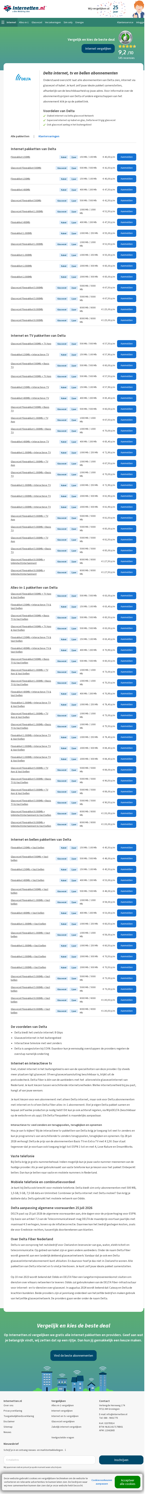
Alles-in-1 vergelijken (62, 1405)
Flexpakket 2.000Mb (21, 265)
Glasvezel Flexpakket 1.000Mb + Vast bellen (30, 902)
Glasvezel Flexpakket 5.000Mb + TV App (29, 517)
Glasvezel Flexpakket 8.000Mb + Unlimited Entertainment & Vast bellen (31, 813)
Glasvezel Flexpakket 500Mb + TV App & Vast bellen (31, 595)
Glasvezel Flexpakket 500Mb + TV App (31, 343)
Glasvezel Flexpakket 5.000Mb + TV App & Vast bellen (29, 769)
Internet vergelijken (98, 48)
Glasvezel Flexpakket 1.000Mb (27, 211)
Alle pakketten (20, 136)
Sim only (68, 22)
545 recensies (126, 58)
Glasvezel (37, 22)
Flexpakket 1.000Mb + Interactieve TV (31, 452)
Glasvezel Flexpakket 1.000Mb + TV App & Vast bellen (29, 671)
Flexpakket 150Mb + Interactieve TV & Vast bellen (31, 606)
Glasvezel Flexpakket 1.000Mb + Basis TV (31, 430)
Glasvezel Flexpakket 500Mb (26, 168)
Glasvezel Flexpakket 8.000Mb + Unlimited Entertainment (28, 561)
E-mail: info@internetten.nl (113, 1414)
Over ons (8, 1405)
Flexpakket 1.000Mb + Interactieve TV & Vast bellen (31, 704)
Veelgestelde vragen (62, 1437)
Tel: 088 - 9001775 (108, 1418)
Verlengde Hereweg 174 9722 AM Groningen (112, 1407)
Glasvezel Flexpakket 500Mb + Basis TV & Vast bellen (30, 617)
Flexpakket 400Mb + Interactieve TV (30, 398)
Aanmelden (127, 157)
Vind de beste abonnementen (73, 1355)
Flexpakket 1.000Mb (21, 233)
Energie (79, 22)
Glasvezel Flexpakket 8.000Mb (27, 309)
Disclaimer (9, 1421)
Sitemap (8, 1427)
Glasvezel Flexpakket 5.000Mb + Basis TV (31, 528)
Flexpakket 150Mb (20, 157)
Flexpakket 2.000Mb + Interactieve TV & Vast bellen (31, 748)
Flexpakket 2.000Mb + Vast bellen (28, 956)
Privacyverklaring (13, 1410)
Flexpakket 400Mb (20, 189)
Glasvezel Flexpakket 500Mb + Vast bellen (29, 858)
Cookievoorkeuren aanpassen (101, 1481)
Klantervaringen (49, 136)
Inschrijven (121, 1460)
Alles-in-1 (24, 22)
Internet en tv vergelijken (65, 1416)
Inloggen (141, 22)
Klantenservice (125, 22)
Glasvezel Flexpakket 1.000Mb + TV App (29, 419)
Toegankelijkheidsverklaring (19, 1416)
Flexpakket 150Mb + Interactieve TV (30, 354)
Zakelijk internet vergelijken (66, 1427)
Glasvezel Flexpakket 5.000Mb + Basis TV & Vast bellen (31, 780)
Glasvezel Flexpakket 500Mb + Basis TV (30, 365)
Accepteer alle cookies (127, 1482)
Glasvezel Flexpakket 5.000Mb (27, 287)
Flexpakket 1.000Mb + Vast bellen (28, 923)
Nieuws (7, 1432)
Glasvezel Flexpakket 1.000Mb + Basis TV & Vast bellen (31, 682)
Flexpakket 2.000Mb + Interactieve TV (31, 496)
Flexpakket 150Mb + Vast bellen (27, 847)
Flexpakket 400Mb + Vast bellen (27, 880)
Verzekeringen (53, 22)
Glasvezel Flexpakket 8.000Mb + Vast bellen (30, 999)
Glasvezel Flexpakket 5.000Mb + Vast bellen (30, 978)
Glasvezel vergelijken (63, 1421)
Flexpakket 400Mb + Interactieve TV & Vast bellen (31, 650)
